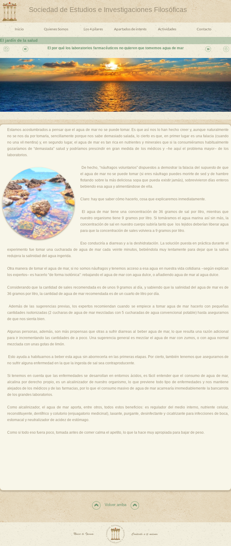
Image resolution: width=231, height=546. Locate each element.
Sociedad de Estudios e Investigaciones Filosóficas (108, 10)
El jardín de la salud (19, 40)
